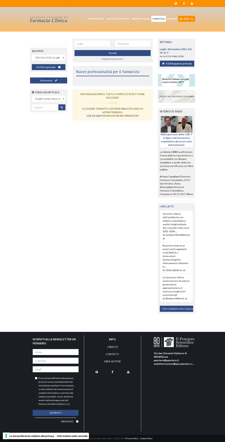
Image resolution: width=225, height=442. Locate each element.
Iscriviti (56, 412)
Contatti (112, 354)
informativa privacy (64, 378)
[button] (33, 92)
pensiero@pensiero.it (166, 360)
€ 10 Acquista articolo (179, 63)
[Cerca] (61, 107)
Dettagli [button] (166, 42)
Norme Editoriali (141, 18)
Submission (159, 18)
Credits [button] (112, 346)
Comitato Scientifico (117, 18)
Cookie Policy (146, 438)
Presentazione (96, 18)
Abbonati (172, 18)
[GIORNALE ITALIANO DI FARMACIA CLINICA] (48, 19)
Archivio (67, 421)
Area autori (46, 80)
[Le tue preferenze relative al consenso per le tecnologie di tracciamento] (6, 436)
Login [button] (186, 18)
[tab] (176, 42)
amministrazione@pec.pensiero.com (175, 363)
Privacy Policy (132, 438)
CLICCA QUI (93, 115)
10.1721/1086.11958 (173, 56)
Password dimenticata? (112, 59)
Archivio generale (46, 67)
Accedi (112, 52)
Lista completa (177, 308)
